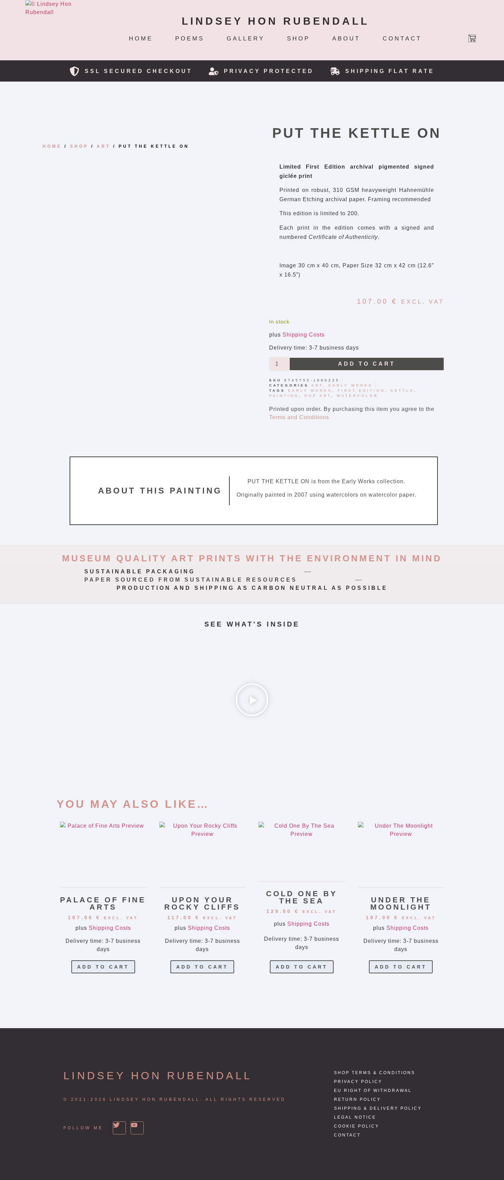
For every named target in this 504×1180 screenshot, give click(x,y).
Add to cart (366, 364)
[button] (252, 701)
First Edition (361, 390)
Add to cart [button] (103, 967)
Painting (284, 396)
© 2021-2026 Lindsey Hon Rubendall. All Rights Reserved (174, 1099)
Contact (402, 38)
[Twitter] (119, 1127)
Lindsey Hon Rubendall (157, 1076)
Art (103, 146)
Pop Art (317, 396)
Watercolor (357, 396)
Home (141, 38)
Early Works (350, 385)
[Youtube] (137, 1127)
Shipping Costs (304, 335)
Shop (298, 38)
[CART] (472, 38)
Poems (189, 38)
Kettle (402, 390)
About (346, 38)
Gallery (246, 38)
